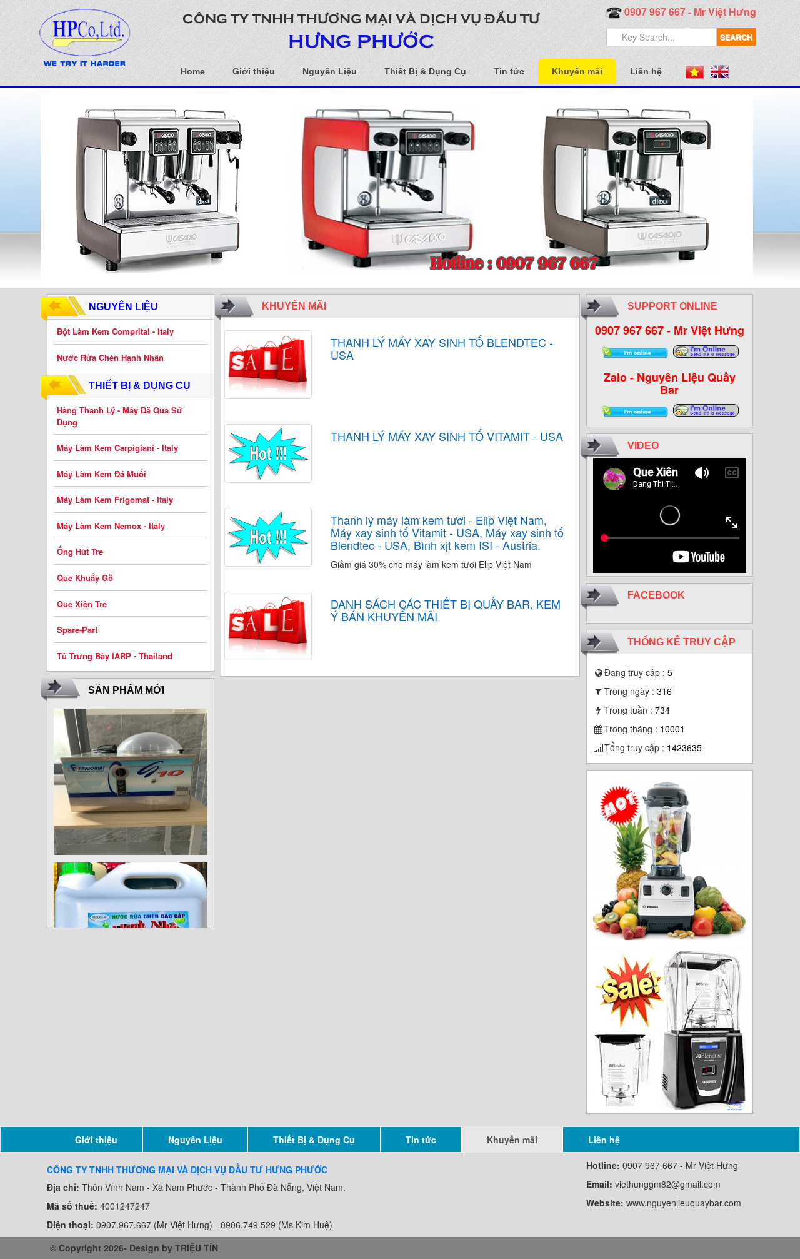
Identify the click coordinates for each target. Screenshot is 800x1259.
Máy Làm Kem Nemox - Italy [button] (111, 526)
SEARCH (736, 37)
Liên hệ (646, 71)
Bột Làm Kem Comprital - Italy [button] (115, 331)
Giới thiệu (253, 71)
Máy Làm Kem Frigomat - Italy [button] (115, 499)
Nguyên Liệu (329, 71)
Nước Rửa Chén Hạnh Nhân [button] (110, 357)
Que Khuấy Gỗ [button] (85, 578)
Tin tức (509, 71)
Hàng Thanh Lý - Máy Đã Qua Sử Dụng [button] (119, 416)
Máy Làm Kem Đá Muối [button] (101, 474)
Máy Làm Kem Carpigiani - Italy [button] (117, 447)
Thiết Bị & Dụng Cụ (425, 71)
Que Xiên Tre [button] (82, 604)
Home (193, 71)
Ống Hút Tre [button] (80, 551)
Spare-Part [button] (77, 629)
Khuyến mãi (577, 71)
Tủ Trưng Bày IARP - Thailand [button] (114, 656)
